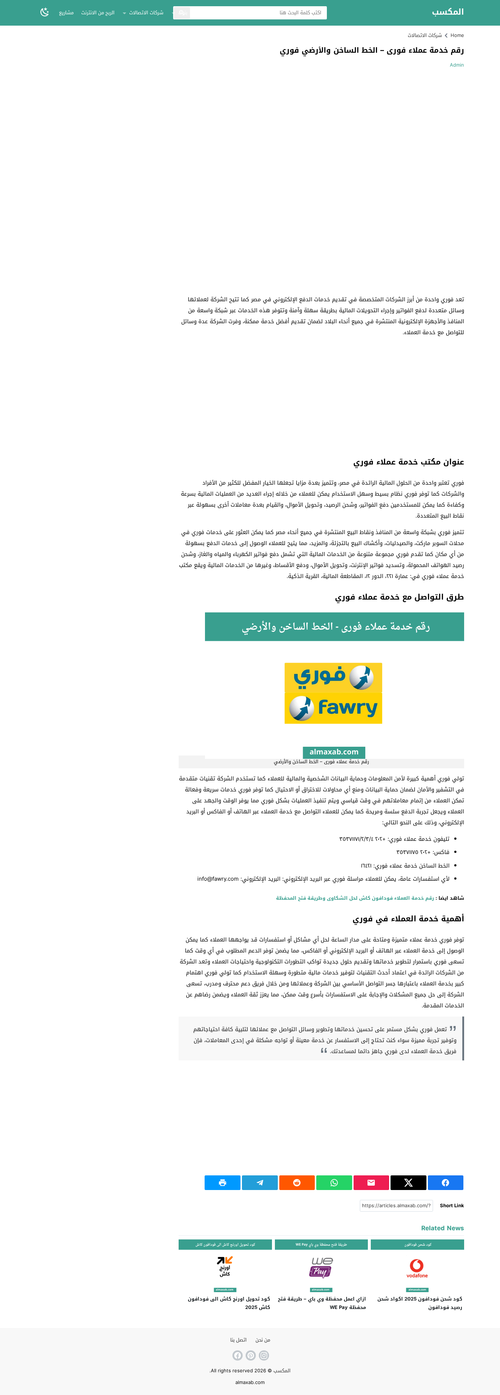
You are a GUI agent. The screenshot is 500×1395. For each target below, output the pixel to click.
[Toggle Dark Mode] (44, 13)
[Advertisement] (402, 127)
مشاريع (66, 12)
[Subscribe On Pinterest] (250, 1355)
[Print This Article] (222, 1182)
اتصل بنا (238, 1339)
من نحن (262, 1339)
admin (457, 65)
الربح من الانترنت (98, 12)
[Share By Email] (371, 1182)
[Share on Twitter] (408, 1182)
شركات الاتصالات (146, 12)
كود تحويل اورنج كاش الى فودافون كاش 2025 (229, 1303)
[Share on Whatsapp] (334, 1182)
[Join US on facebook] (237, 1355)
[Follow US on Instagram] (263, 1355)
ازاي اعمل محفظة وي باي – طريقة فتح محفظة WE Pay (322, 1303)
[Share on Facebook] (446, 1182)
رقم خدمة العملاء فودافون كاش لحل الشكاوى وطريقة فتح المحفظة (354, 898)
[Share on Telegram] (260, 1182)
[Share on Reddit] (297, 1182)
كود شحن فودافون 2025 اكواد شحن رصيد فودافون (419, 1303)
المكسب (448, 12)
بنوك (182, 12)
